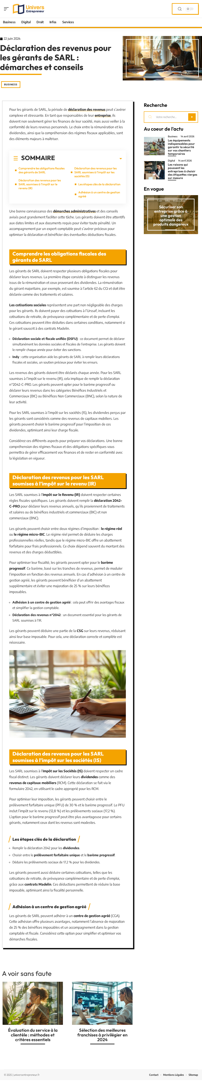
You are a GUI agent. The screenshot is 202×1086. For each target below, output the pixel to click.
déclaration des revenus (86, 109)
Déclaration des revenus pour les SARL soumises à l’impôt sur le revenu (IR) (40, 184)
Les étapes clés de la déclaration (99, 184)
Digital (171, 160)
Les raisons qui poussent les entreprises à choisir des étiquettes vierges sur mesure (182, 171)
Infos (167, 200)
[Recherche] (179, 9)
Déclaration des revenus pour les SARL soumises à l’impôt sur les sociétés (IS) (95, 172)
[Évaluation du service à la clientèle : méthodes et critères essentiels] (33, 1003)
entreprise (103, 115)
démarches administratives (74, 211)
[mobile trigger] (7, 9)
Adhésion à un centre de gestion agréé (99, 194)
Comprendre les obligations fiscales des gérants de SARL (42, 170)
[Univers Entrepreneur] (28, 9)
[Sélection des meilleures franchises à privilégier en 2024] (102, 1003)
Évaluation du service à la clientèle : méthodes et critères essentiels (33, 1034)
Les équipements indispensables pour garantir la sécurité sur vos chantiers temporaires (181, 147)
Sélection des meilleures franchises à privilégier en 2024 (102, 1034)
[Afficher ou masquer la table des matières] (88, 158)
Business (10, 84)
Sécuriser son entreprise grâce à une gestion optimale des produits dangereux (170, 215)
